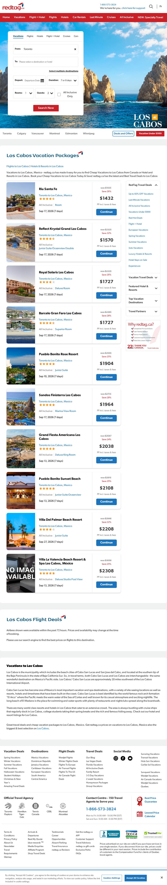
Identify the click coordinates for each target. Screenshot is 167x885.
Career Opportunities (58, 837)
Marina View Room (65, 411)
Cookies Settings (111, 878)
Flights (53, 17)
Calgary (21, 133)
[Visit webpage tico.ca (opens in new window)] (131, 834)
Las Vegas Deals (93, 761)
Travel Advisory (83, 843)
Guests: (41, 93)
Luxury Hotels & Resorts (140, 254)
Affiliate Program (36, 850)
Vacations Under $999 (139, 212)
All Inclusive (127, 17)
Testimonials (58, 832)
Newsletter (9, 846)
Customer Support (85, 839)
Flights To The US (67, 772)
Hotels (64, 17)
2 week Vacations (94, 779)
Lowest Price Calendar (152, 815)
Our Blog (90, 758)
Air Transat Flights (67, 768)
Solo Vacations (136, 248)
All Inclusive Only (70, 94)
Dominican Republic (41, 761)
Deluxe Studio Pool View (69, 579)
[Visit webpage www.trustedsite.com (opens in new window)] (153, 834)
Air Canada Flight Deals (67, 777)
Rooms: (19, 93)
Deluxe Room (62, 288)
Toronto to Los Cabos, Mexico (55, 195)
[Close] (161, 877)
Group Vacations (94, 786)
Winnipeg (88, 133)
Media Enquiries (35, 846)
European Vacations (138, 230)
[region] (83, 878)
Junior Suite (61, 370)
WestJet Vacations (149, 776)
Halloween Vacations (14, 772)
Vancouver (37, 133)
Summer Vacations (138, 242)
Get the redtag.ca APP (84, 834)
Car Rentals (79, 17)
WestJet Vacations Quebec (149, 785)
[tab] (18, 36)
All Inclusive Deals (94, 768)
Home (6, 17)
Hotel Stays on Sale (138, 260)
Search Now (46, 108)
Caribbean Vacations (41, 768)
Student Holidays (12, 775)
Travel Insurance (60, 846)
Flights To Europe (67, 765)
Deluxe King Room (65, 455)
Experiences (134, 266)
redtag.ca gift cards (85, 846)
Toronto (7, 133)
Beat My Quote (35, 839)
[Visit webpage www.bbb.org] (110, 834)
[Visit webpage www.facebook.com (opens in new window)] (123, 758)
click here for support (133, 8)
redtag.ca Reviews (61, 850)
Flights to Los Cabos (18, 166)
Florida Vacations (94, 765)
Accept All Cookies (135, 878)
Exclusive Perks (83, 850)
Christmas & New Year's (12, 781)
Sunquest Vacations (150, 772)
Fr (161, 6)
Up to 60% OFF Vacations (141, 194)
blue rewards (35, 842)
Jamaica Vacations (40, 765)
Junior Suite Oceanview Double (56, 248)
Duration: (54, 80)
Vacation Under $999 (150, 133)
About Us (8, 843)
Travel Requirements (10, 852)
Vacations (19, 17)
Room (58, 205)
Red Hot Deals (135, 218)
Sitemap (8, 857)
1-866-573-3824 (108, 5)
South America (38, 775)
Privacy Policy (10, 839)
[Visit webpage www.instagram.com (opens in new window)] (116, 758)
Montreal (54, 133)
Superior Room (63, 329)
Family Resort (92, 772)
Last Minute (96, 17)
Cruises (111, 17)
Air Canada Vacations (151, 779)
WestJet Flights (66, 758)
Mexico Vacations (39, 758)
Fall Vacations (10, 768)
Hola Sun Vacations (150, 761)
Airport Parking (59, 843)
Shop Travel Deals (36, 853)
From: (18, 49)
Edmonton (71, 133)
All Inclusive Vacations (139, 206)
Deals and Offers (123, 133)
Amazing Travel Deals (14, 786)
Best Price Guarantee (151, 800)
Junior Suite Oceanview (68, 495)
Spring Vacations (137, 236)
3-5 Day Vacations (95, 775)
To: (16, 61)
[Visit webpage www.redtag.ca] (130, 758)
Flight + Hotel (37, 17)
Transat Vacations (149, 758)
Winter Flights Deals (68, 761)
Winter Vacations (12, 761)
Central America (39, 779)
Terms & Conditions (9, 834)
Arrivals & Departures (33, 834)
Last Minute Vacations (139, 200)
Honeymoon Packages (97, 783)
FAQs (78, 853)
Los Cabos (43, 728)
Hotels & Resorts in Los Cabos (47, 166)
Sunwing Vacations (150, 754)
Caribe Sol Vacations (151, 765)
